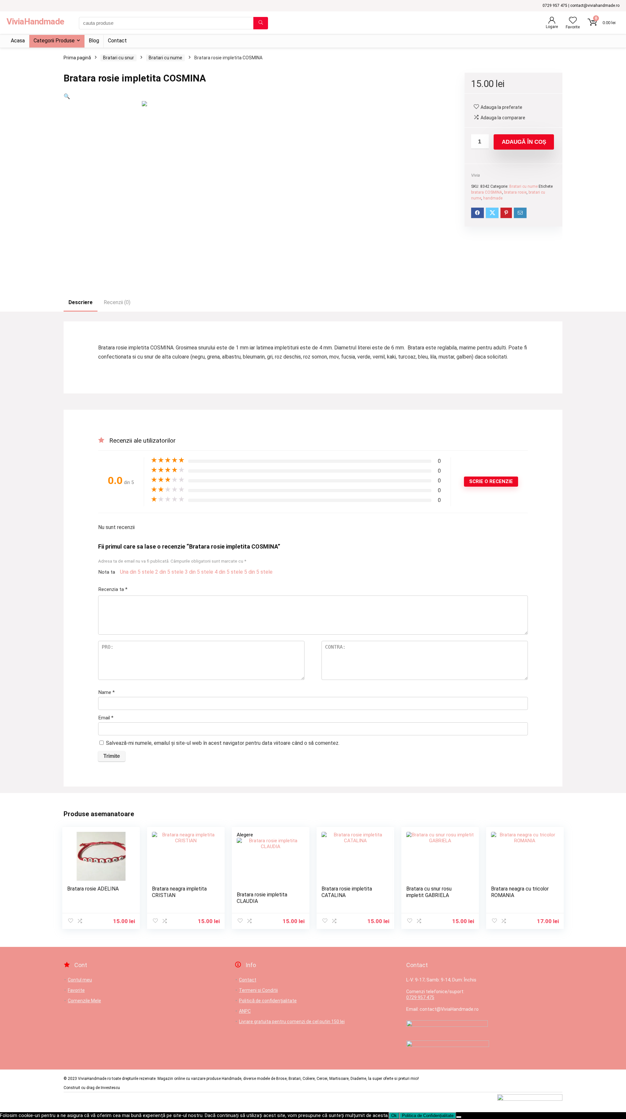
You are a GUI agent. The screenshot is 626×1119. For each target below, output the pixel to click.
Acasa (18, 40)
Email (105, 718)
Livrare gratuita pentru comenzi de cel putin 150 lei (292, 1021)
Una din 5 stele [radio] (137, 572)
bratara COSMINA (486, 192)
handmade (492, 198)
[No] (458, 1117)
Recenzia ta (112, 589)
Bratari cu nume (165, 57)
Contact (117, 40)
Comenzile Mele (84, 1000)
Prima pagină (77, 57)
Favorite (76, 990)
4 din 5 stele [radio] (229, 572)
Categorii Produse (54, 40)
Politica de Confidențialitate (428, 1115)
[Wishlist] (573, 20)
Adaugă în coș (524, 142)
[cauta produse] (260, 23)
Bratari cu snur (118, 57)
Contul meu (80, 979)
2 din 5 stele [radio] (169, 572)
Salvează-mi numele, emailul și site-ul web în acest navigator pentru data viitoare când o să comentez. (222, 743)
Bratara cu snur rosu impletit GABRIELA (429, 892)
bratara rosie (515, 192)
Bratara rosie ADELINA (93, 889)
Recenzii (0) (117, 302)
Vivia (475, 175)
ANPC (245, 1011)
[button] (67, 96)
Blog (94, 40)
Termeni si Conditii (258, 990)
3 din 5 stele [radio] (199, 572)
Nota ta (106, 572)
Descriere (80, 302)
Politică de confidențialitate (268, 1000)
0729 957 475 (420, 997)
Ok (394, 1115)
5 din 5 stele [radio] (258, 572)
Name (106, 692)
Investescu (110, 1087)
